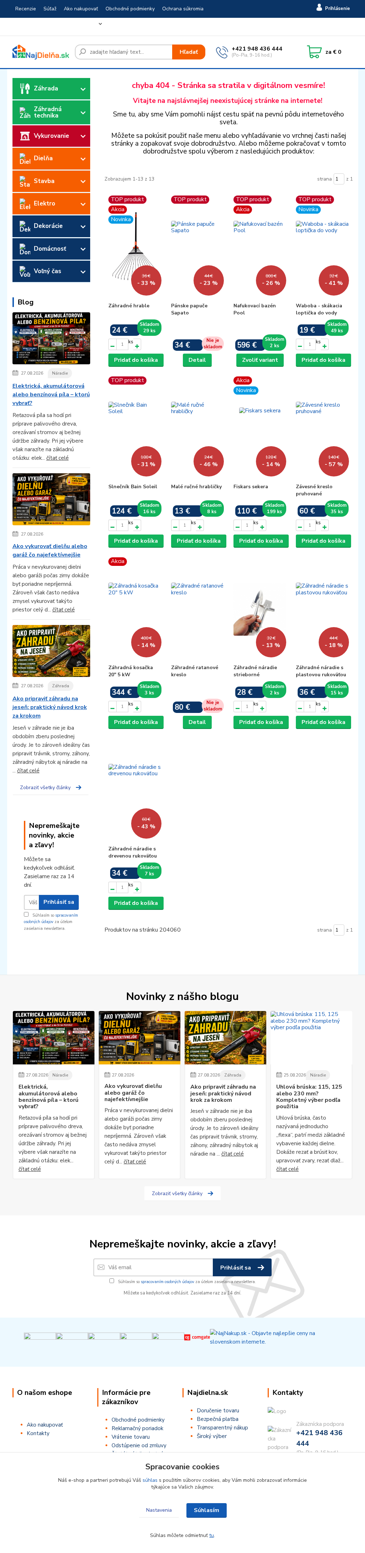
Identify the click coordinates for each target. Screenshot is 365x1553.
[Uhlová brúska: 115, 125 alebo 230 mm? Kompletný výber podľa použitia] (311, 1037)
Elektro (44, 203)
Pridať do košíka (136, 360)
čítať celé (57, 458)
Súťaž (49, 8)
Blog (91, 26)
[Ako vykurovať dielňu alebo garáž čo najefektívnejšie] (51, 501)
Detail (197, 360)
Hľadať (189, 52)
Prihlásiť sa (58, 902)
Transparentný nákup (222, 1427)
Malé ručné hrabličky (196, 486)
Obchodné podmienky (130, 8)
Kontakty (68, 26)
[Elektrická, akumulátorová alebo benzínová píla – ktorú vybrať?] (51, 340)
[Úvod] (40, 52)
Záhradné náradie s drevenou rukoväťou (132, 852)
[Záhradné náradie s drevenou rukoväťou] (134, 790)
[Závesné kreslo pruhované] (322, 428)
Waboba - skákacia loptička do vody (319, 309)
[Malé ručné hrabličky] (197, 428)
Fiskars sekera (250, 486)
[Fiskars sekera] (259, 428)
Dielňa (43, 158)
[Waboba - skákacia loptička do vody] (322, 247)
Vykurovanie (51, 136)
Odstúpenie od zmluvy (139, 1445)
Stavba (44, 181)
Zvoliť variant (260, 360)
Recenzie (25, 8)
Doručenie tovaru (218, 1410)
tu (211, 1535)
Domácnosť (50, 249)
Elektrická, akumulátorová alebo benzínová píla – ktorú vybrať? (51, 394)
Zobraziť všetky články (45, 787)
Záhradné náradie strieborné (255, 671)
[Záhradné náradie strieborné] (259, 609)
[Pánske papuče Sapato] (197, 247)
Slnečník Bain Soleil (132, 486)
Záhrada (46, 88)
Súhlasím (206, 1510)
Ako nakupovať (81, 8)
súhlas (150, 1480)
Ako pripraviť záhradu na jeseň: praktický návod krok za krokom (49, 707)
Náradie (60, 373)
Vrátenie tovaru (33, 26)
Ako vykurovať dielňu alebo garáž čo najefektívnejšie (49, 550)
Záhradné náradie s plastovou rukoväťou (321, 671)
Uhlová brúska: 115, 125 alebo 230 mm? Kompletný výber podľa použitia (309, 1097)
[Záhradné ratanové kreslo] (197, 609)
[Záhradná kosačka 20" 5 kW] (134, 609)
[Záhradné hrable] (134, 247)
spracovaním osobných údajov (167, 1281)
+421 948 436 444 (257, 49)
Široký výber (212, 1436)
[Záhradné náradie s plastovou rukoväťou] (322, 609)
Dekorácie (48, 226)
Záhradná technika (48, 112)
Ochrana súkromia (183, 8)
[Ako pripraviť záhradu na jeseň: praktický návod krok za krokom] (51, 652)
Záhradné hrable (128, 305)
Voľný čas (47, 271)
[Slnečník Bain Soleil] (134, 428)
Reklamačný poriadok (137, 1428)
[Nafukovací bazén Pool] (259, 247)
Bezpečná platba (217, 1419)
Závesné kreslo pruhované (314, 490)
